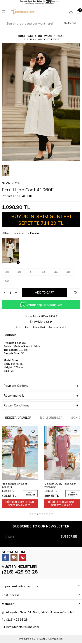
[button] (30, 514)
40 (19, 272)
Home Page (25, 35)
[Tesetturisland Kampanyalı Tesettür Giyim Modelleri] (41, 2)
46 (56, 272)
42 (31, 272)
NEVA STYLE (11, 183)
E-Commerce (54, 638)
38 (7, 272)
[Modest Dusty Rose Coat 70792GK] (38, 453)
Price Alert (39, 327)
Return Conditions (16, 405)
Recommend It (57, 327)
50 (7, 281)
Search (70, 23)
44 (43, 272)
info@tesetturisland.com (22, 627)
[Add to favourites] (8, 431)
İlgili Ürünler (51, 417)
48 (68, 272)
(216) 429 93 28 (20, 572)
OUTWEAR (45, 35)
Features (10, 335)
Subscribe (69, 536)
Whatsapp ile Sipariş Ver (44, 305)
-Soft (41, 638)
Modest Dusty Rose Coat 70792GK (36, 485)
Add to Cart (44, 292)
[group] (41, 102)
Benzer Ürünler (18, 417)
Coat (60, 35)
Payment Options (16, 386)
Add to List (23, 327)
